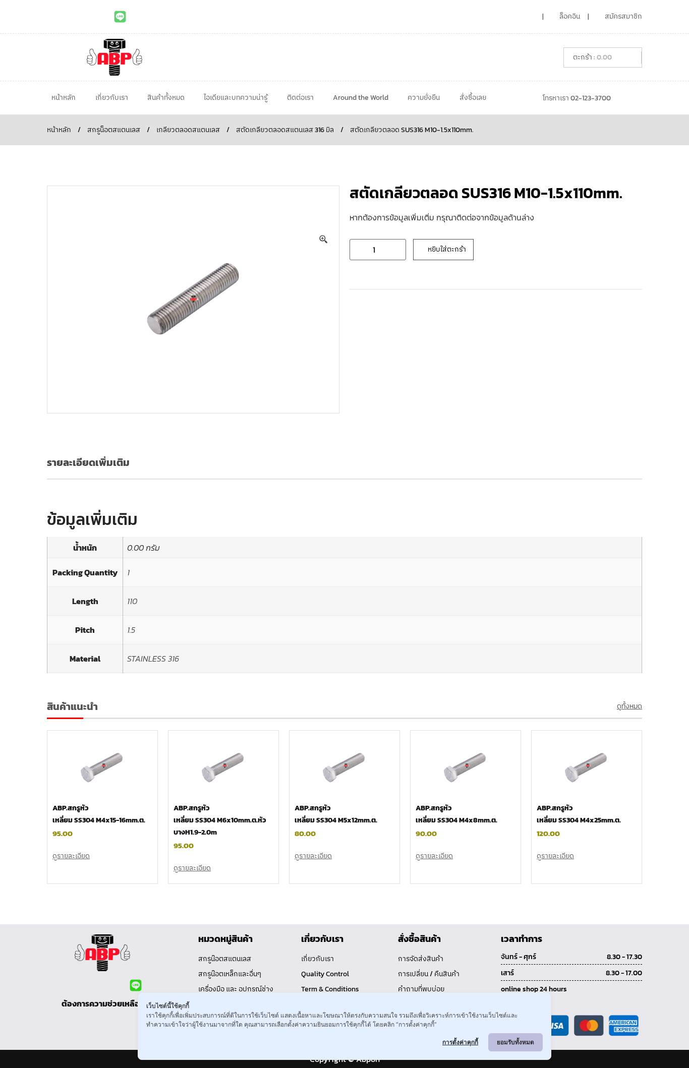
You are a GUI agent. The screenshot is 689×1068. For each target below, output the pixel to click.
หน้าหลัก (63, 97)
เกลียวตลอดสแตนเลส (188, 130)
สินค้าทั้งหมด (166, 97)
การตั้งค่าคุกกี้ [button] (460, 1042)
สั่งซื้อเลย (473, 97)
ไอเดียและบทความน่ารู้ (235, 97)
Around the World (360, 97)
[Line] (120, 16)
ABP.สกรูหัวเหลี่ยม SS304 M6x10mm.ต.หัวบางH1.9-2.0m (220, 820)
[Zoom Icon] (324, 239)
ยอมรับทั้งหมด (515, 1042)
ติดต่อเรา (300, 97)
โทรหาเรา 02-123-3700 (577, 98)
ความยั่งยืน (424, 97)
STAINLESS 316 (153, 658)
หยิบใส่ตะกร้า (447, 249)
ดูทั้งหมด (629, 706)
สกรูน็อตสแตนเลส (113, 130)
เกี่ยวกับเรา (111, 97)
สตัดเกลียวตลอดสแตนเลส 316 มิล (285, 130)
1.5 (131, 630)
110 (132, 601)
